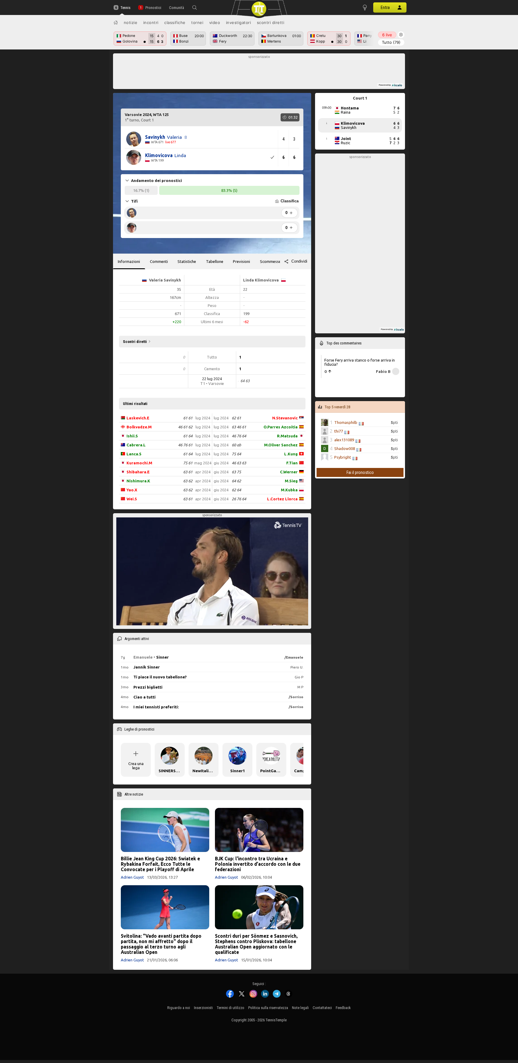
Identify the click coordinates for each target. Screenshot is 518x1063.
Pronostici (153, 7)
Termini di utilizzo (230, 1007)
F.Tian (292, 463)
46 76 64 (239, 436)
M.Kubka (289, 490)
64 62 (236, 481)
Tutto (391, 42)
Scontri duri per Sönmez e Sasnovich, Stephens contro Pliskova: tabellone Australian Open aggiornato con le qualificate (256, 944)
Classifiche (175, 22)
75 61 (187, 463)
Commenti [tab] (159, 261)
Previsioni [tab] (241, 261)
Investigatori (238, 22)
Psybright (342, 457)
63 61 (187, 472)
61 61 (187, 418)
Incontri (151, 22)
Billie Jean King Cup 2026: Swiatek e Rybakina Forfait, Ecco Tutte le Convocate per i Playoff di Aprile (160, 864)
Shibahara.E (138, 472)
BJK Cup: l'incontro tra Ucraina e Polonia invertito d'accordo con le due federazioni (257, 864)
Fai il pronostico (360, 472)
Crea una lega (136, 765)
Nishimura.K (138, 481)
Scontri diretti (270, 22)
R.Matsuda (287, 436)
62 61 (236, 418)
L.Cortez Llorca (282, 499)
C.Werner (289, 472)
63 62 (187, 481)
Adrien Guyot (132, 877)
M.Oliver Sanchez (281, 445)
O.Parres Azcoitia (280, 427)
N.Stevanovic (285, 418)
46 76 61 (185, 445)
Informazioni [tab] (129, 261)
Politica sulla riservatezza (268, 1007)
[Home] (116, 22)
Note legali (300, 1007)
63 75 (236, 472)
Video (214, 22)
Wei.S (132, 499)
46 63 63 (239, 463)
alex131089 (344, 440)
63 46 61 (239, 427)
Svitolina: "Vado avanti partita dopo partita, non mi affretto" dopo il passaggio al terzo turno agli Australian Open (161, 944)
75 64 (236, 454)
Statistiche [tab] (186, 261)
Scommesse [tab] (270, 261)
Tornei (197, 22)
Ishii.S (132, 436)
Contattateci (322, 1007)
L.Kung (291, 454)
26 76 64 (239, 499)
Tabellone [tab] (214, 261)
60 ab (236, 445)
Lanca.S (134, 454)
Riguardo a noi (178, 1007)
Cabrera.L (136, 445)
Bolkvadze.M (139, 427)
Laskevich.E (138, 418)
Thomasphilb (345, 422)
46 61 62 (185, 427)
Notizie (131, 22)
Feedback (343, 1007)
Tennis (125, 7)
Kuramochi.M (139, 463)
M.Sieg (291, 481)
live (387, 34)
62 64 (236, 490)
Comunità (176, 7)
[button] (194, 7)
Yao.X (132, 490)
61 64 (187, 436)
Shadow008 (344, 448)
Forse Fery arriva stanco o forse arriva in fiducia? (359, 362)
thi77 (338, 431)
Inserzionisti (203, 1007)
